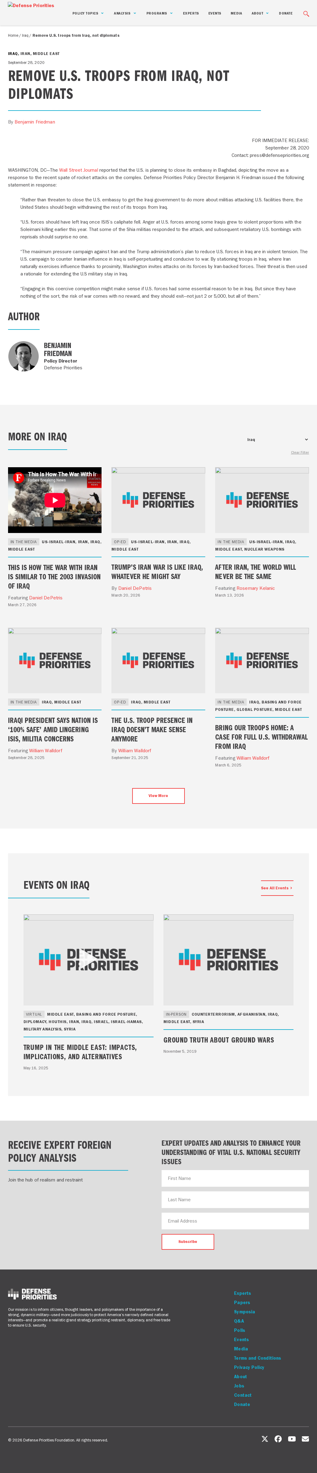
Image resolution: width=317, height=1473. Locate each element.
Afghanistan (251, 1014)
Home (13, 35)
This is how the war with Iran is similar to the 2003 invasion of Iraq (54, 576)
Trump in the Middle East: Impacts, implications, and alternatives (80, 1051)
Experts (191, 13)
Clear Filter (300, 453)
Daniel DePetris (46, 598)
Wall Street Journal (78, 170)
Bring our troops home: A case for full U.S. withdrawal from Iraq (261, 736)
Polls (239, 1330)
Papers (242, 1302)
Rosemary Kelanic (256, 588)
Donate (286, 13)
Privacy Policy (249, 1367)
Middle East (46, 53)
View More (158, 795)
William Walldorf (45, 750)
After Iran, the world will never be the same (255, 571)
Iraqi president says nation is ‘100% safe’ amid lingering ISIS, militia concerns (53, 729)
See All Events (275, 888)
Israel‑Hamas (126, 1021)
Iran (25, 53)
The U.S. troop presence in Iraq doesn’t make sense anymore (152, 729)
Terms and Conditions (257, 1358)
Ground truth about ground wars (218, 1039)
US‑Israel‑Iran (58, 541)
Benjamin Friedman (35, 122)
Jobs (239, 1386)
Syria (70, 1029)
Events (214, 13)
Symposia (244, 1312)
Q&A (239, 1321)
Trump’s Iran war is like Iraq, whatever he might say (157, 571)
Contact (243, 1395)
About (240, 1376)
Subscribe (187, 1241)
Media (236, 13)
